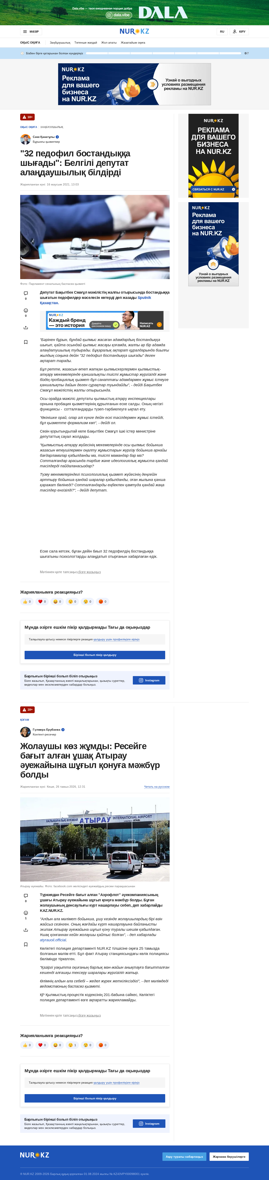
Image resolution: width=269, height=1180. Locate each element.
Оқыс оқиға (30, 42)
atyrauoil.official (53, 940)
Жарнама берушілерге (229, 1156)
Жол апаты (109, 42)
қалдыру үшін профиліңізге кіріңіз (116, 639)
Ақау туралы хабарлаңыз (184, 1156)
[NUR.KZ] (134, 31)
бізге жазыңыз (89, 572)
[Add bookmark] (25, 342)
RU (222, 31)
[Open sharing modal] (26, 327)
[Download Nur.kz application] (134, 12)
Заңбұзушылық (60, 42)
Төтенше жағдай (85, 42)
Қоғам (24, 719)
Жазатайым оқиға (133, 42)
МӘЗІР (34, 31)
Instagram (152, 680)
